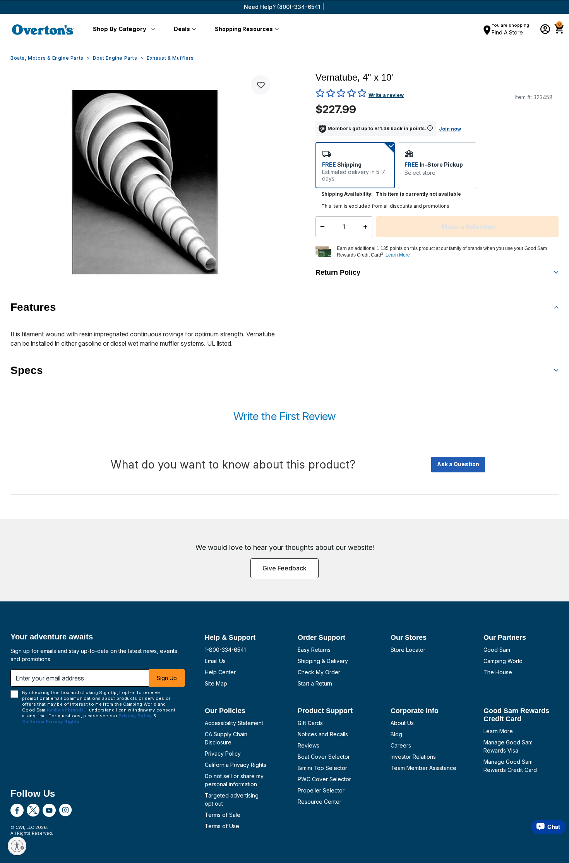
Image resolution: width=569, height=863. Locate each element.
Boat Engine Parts (115, 58)
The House (497, 672)
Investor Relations (413, 756)
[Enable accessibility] (17, 846)
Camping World (503, 661)
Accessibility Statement (234, 723)
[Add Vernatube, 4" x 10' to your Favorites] (260, 85)
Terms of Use (222, 826)
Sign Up (167, 678)
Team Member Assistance (423, 768)
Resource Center (319, 801)
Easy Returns (314, 649)
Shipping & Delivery (323, 661)
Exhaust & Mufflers (170, 58)
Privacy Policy (223, 753)
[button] (123, 29)
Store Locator (408, 649)
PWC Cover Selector (324, 779)
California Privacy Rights (235, 764)
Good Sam (496, 649)
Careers (401, 745)
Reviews (308, 745)
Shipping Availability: (347, 194)
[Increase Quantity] (367, 227)
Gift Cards (310, 723)
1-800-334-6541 (225, 649)
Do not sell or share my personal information (234, 780)
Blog (396, 734)
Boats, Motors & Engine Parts (47, 58)
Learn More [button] (398, 255)
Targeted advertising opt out (232, 799)
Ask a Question (458, 464)
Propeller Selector (321, 790)
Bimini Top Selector (322, 768)
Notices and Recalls (323, 734)
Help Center (220, 672)
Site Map (216, 683)
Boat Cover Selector (324, 756)
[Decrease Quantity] (321, 227)
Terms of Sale (222, 814)
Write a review (386, 95)
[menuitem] (123, 29)
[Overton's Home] (43, 29)
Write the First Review (284, 416)
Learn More (498, 731)
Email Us (215, 661)
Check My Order (319, 672)
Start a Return (315, 683)
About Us (402, 723)
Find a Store (507, 32)
